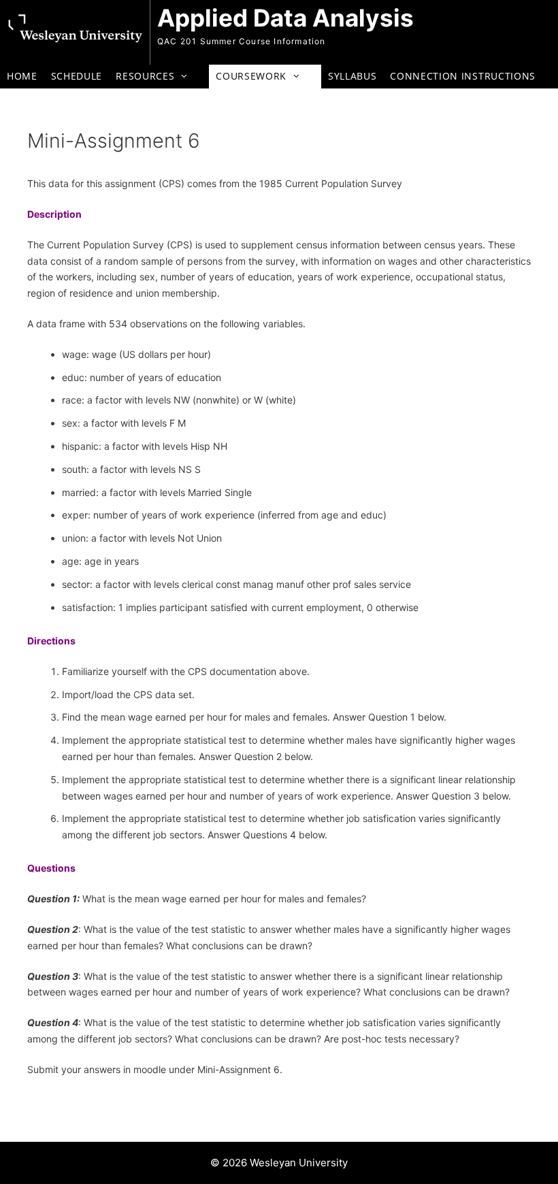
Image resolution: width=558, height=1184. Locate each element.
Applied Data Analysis (285, 17)
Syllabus (352, 75)
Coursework (251, 75)
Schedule (76, 75)
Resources (145, 75)
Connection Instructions (463, 75)
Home (22, 75)
